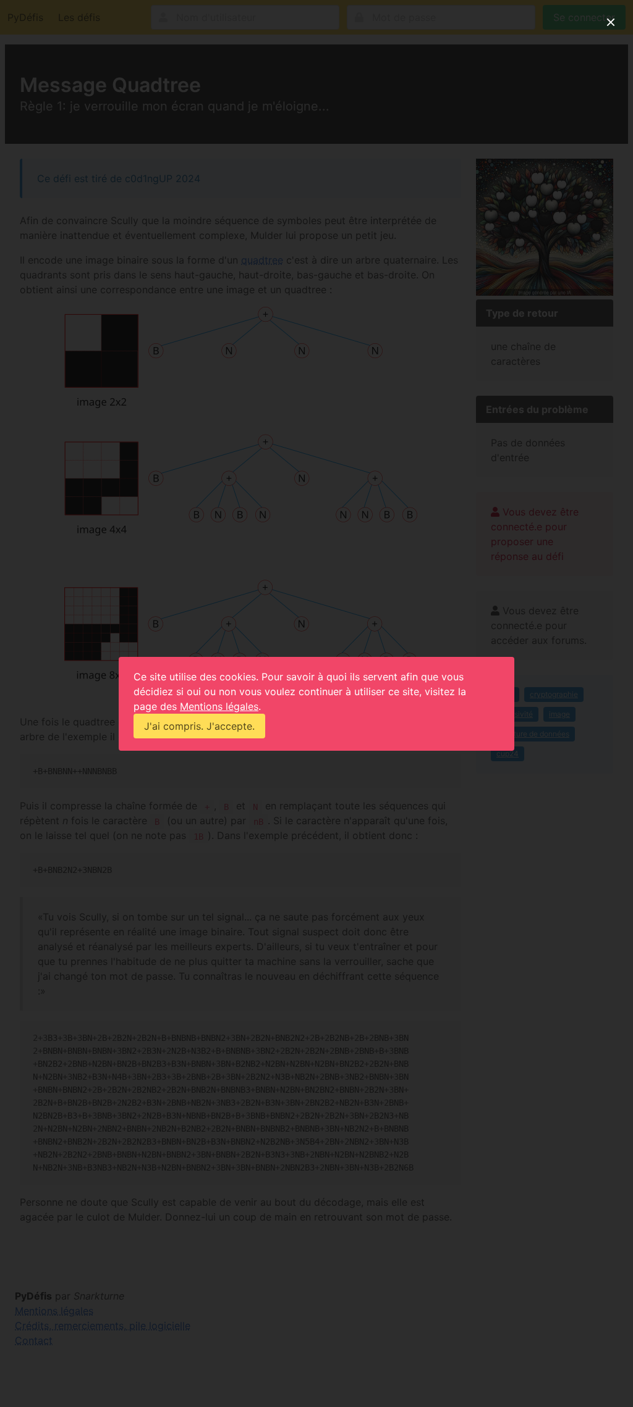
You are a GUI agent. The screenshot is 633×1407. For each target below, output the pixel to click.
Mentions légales (219, 706)
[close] (611, 22)
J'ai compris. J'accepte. (199, 726)
